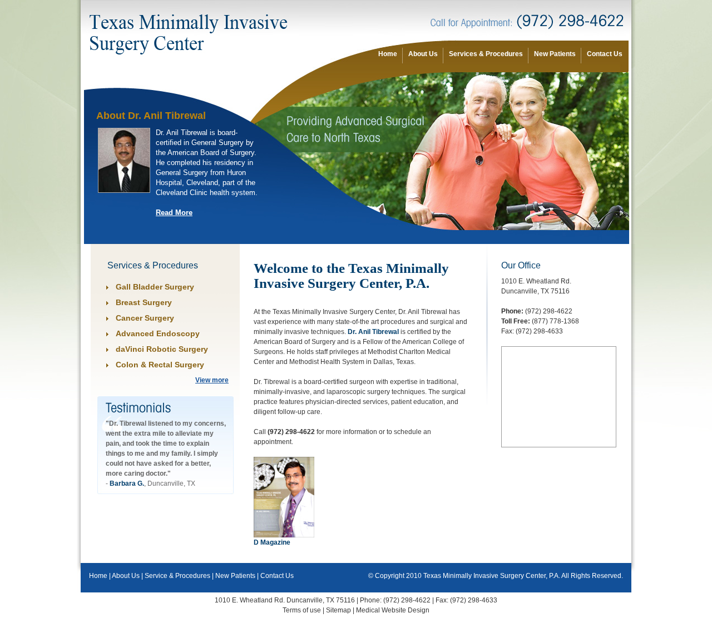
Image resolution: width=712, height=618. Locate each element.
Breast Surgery (144, 302)
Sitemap (338, 610)
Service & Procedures (177, 576)
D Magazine (272, 542)
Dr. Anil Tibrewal (373, 332)
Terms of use (302, 610)
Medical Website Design (392, 610)
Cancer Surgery (145, 317)
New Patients (555, 54)
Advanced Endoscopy (158, 333)
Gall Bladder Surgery (155, 286)
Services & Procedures (486, 54)
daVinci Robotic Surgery (162, 349)
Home (387, 54)
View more (212, 380)
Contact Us (604, 54)
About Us (423, 54)
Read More (174, 212)
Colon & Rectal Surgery (160, 364)
